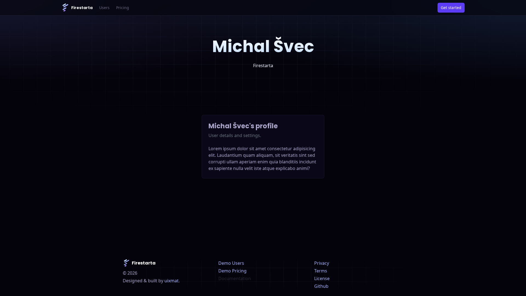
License (322, 278)
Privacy (321, 263)
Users (104, 7)
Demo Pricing (232, 271)
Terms (320, 271)
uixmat (171, 281)
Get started (451, 7)
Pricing (122, 7)
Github (321, 286)
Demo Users (231, 263)
